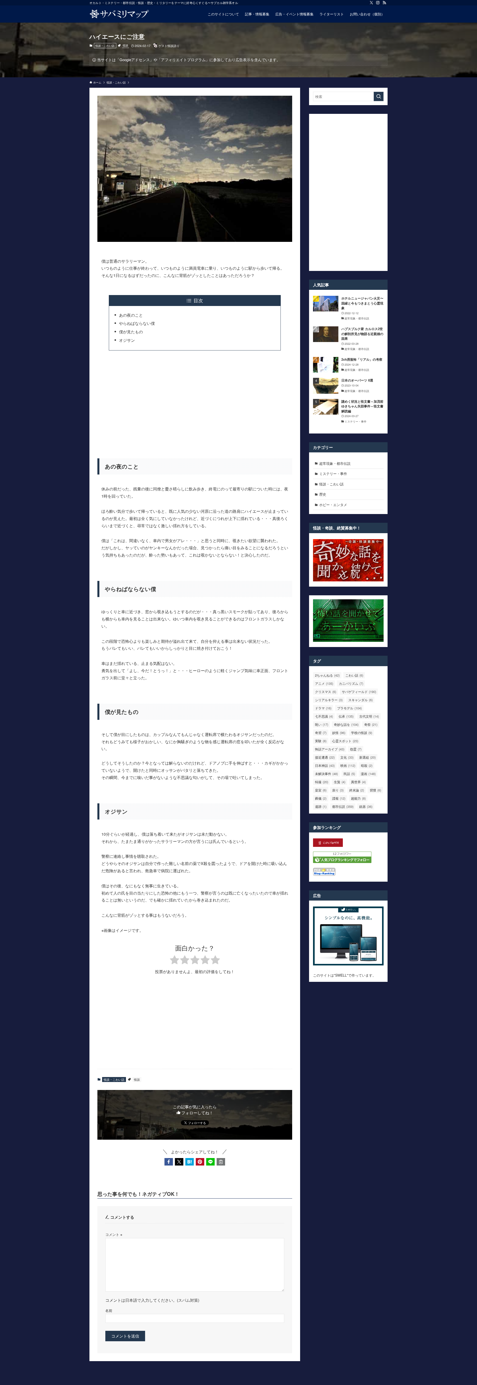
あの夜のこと (131, 315)
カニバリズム (351, 683)
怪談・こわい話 (105, 45)
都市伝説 (343, 806)
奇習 (320, 732)
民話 (349, 773)
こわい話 (354, 675)
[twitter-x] (371, 2)
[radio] (174, 960)
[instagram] (378, 2)
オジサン (127, 340)
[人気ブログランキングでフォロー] (342, 861)
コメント (113, 1234)
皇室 (320, 790)
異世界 (358, 781)
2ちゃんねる (327, 675)
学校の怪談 (361, 732)
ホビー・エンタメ (333, 504)
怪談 (125, 45)
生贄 (339, 781)
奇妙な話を (346, 724)
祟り (338, 790)
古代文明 (369, 716)
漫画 (368, 773)
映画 (347, 765)
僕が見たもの (131, 332)
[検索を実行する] (379, 96)
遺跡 (320, 806)
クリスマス (325, 691)
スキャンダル (360, 699)
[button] (168, 1162)
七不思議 (324, 716)
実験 (320, 740)
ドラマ (323, 708)
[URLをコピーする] (221, 1162)
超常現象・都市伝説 (335, 463)
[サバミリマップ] (119, 13)
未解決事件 (326, 773)
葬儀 (320, 798)
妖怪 (338, 732)
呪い (321, 724)
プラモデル (349, 708)
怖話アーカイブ (329, 749)
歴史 (322, 494)
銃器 (365, 806)
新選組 (367, 757)
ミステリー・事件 (333, 473)
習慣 (375, 790)
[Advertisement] (194, 401)
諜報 (338, 798)
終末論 (356, 790)
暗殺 (366, 765)
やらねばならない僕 (137, 323)
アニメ (324, 683)
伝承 (346, 716)
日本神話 (325, 765)
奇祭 (370, 724)
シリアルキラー (329, 699)
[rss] (384, 2)
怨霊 (355, 749)
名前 (108, 1310)
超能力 (358, 798)
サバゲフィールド (359, 691)
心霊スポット (345, 740)
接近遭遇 (325, 757)
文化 (347, 757)
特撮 (321, 781)
